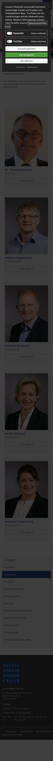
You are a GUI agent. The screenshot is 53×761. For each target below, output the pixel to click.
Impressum (20, 67)
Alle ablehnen (26, 61)
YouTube (17, 41)
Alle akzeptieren (26, 55)
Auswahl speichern (26, 49)
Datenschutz (32, 67)
